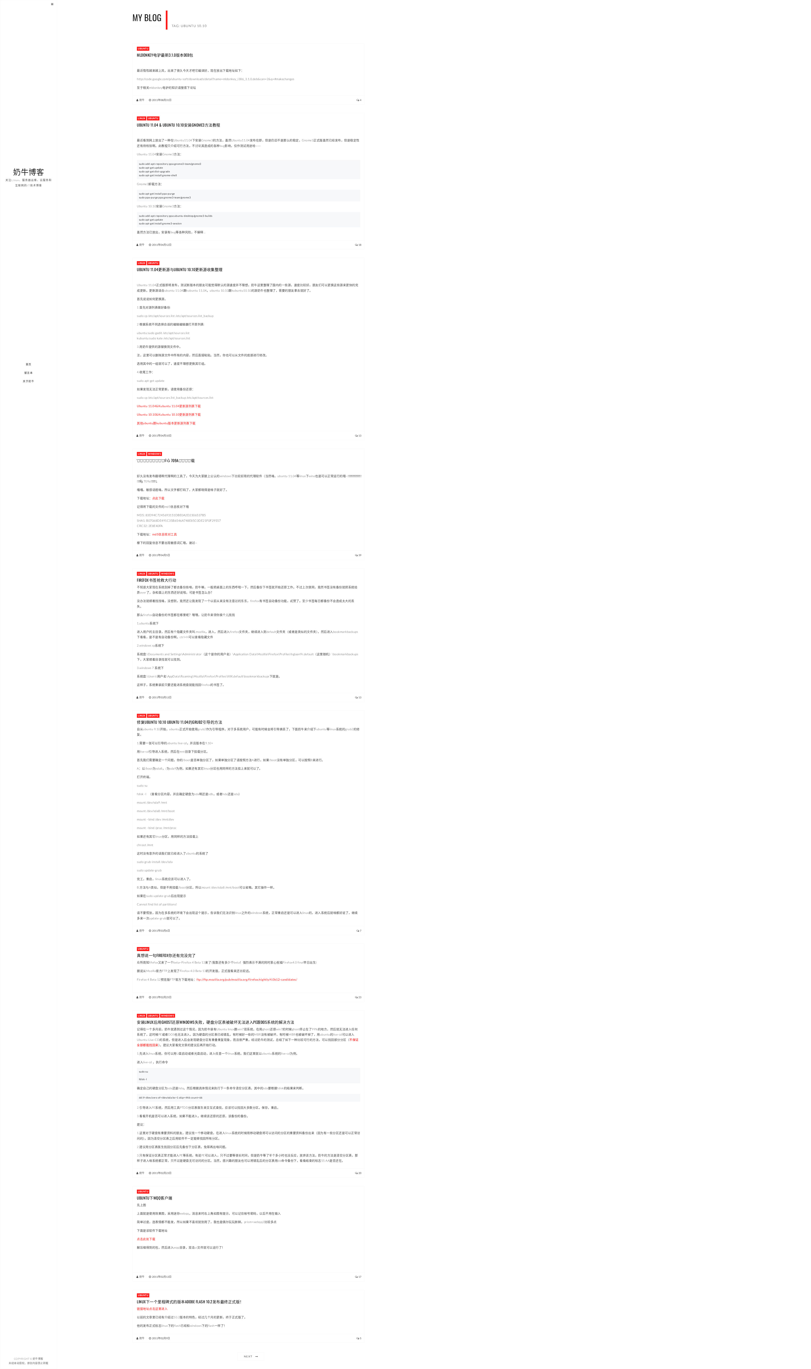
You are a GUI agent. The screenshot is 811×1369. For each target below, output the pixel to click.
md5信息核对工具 (164, 534)
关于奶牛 (28, 381)
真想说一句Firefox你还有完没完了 (166, 955)
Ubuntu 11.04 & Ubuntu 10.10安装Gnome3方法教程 (178, 125)
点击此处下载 (146, 1239)
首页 (28, 364)
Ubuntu (143, 48)
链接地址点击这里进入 (152, 1308)
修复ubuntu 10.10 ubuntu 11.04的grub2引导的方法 (179, 722)
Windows (154, 453)
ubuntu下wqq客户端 (154, 1198)
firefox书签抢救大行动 (156, 580)
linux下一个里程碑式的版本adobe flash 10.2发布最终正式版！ (190, 1301)
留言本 (28, 372)
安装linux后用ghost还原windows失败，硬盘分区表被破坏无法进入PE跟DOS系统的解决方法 (215, 1022)
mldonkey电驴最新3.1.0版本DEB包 (165, 55)
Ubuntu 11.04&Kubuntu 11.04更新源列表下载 (169, 406)
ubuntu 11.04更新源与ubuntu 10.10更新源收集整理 (180, 269)
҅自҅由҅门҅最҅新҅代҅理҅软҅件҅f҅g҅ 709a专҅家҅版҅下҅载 (166, 460)
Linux (141, 118)
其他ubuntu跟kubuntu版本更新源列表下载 (166, 423)
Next (248, 1356)
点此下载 (158, 498)
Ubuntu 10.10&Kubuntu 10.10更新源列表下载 (169, 414)
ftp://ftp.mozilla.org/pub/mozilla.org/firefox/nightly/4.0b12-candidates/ (247, 979)
